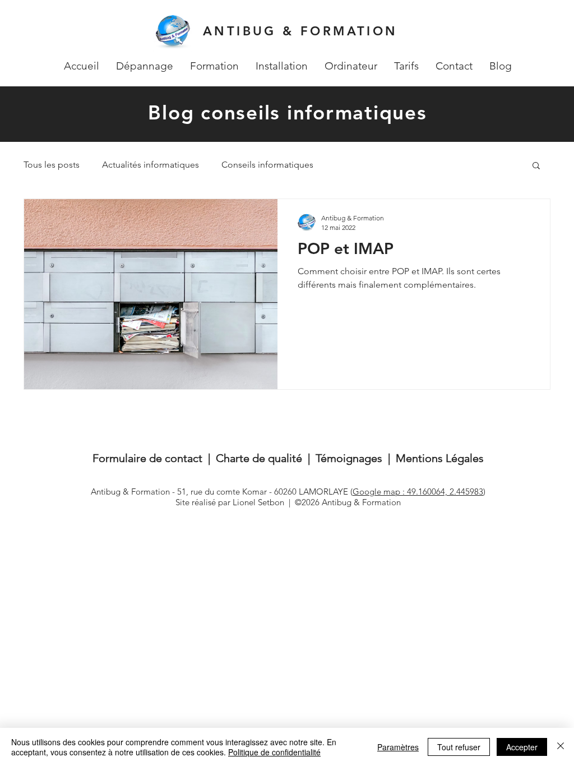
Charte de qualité (259, 458)
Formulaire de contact (147, 458)
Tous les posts (52, 164)
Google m (372, 491)
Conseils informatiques (267, 164)
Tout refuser (458, 747)
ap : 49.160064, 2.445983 (437, 491)
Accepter (522, 747)
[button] (536, 166)
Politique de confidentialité (274, 752)
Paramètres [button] (398, 747)
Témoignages (349, 458)
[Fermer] (560, 747)
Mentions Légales (440, 458)
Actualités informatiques (150, 164)
